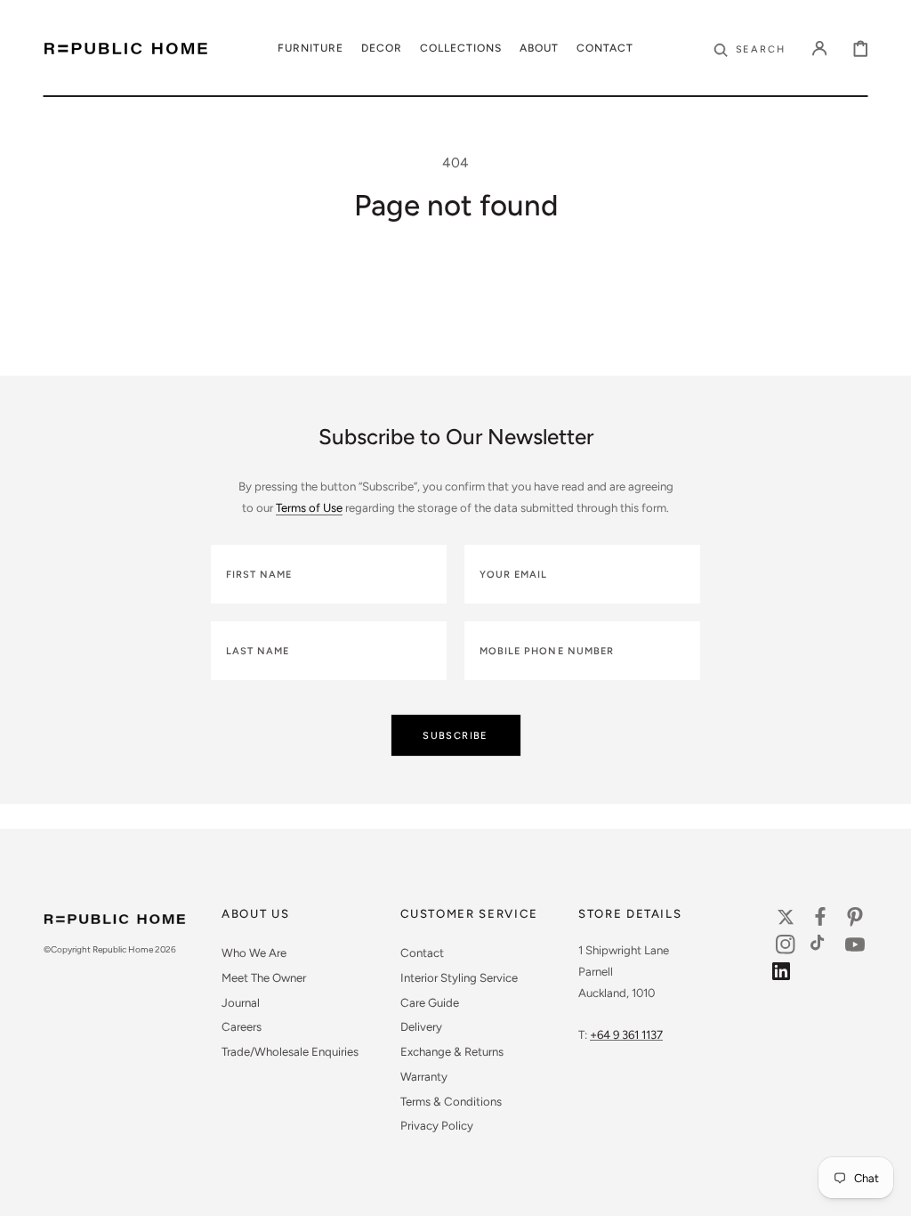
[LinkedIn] (785, 975)
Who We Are (254, 952)
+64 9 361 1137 (626, 1034)
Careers (242, 1026)
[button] (749, 48)
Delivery (421, 1026)
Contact (422, 952)
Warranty (423, 1076)
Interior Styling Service (459, 977)
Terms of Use (309, 507)
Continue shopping (455, 327)
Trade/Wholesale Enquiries (290, 1051)
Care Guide (429, 1002)
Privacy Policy (436, 1125)
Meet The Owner (264, 977)
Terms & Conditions (451, 1101)
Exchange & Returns (452, 1051)
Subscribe (455, 736)
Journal (241, 1002)
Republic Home (123, 949)
